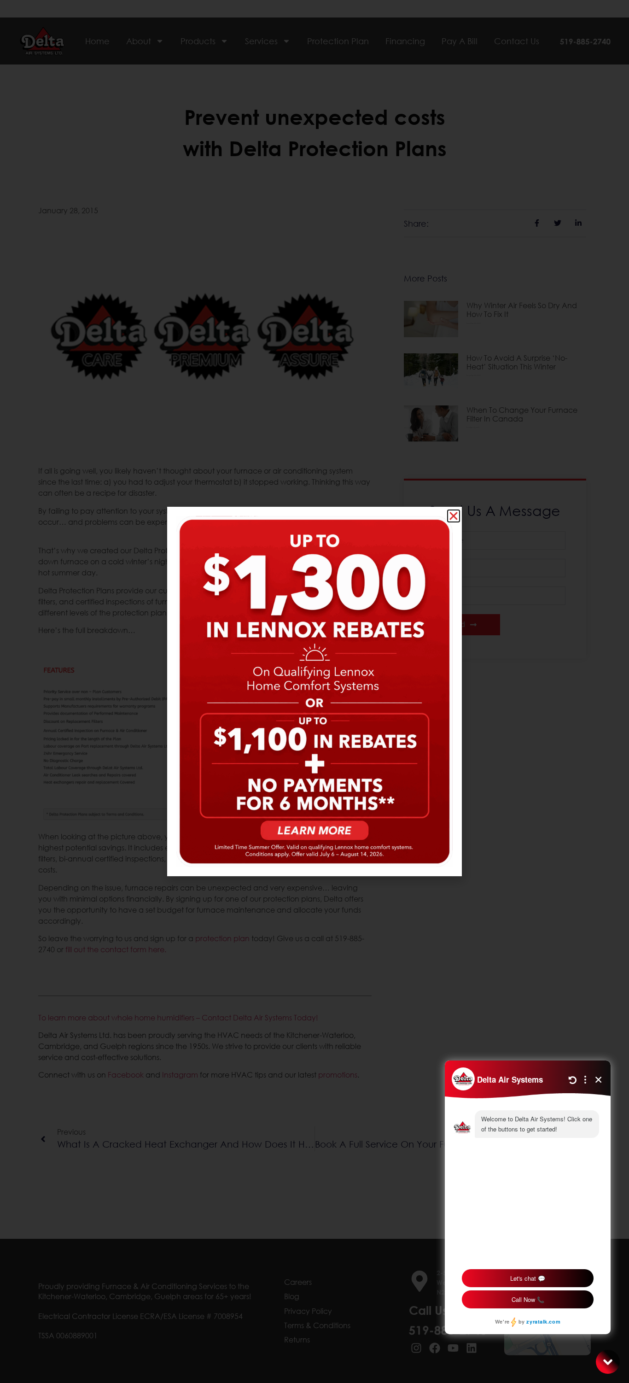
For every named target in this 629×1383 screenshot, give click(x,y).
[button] (453, 516)
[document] (314, 691)
